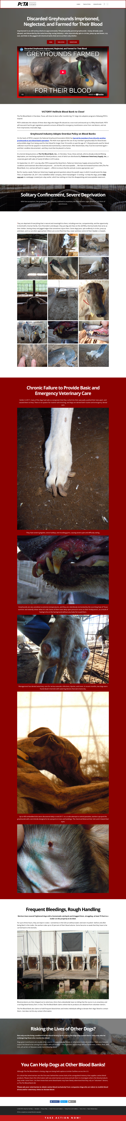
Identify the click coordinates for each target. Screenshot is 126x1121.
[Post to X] (107, 4)
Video (78, 4)
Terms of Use (83, 1108)
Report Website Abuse (92, 1108)
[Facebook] (104, 4)
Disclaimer (37, 1108)
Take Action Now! (63, 1117)
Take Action (86, 4)
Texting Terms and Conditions (71, 1108)
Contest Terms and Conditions (56, 1108)
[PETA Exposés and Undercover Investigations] (27, 4)
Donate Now (97, 4)
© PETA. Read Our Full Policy (25, 1108)
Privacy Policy (44, 1108)
